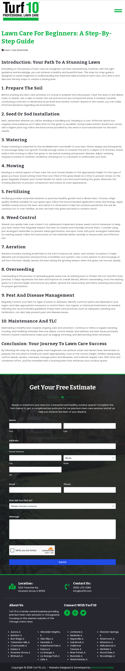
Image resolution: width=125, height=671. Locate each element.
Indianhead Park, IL (50, 645)
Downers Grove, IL (20, 652)
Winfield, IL (105, 649)
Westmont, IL (107, 638)
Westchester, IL (79, 659)
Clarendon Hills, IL (20, 642)
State (66, 463)
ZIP (10, 475)
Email (13, 484)
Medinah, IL (76, 635)
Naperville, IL (77, 638)
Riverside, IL (76, 656)
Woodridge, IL (107, 656)
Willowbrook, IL (108, 645)
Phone (68, 484)
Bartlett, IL (16, 635)
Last (65, 431)
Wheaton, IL (106, 642)
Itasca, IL (45, 649)
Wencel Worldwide (102, 667)
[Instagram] (75, 613)
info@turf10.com (82, 591)
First (11, 431)
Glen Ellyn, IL (46, 638)
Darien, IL (15, 649)
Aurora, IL (16, 631)
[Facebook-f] (67, 613)
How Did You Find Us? (20, 500)
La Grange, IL (47, 652)
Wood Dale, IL (107, 652)
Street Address (16, 451)
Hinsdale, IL (46, 642)
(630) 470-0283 (82, 587)
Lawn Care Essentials (16, 50)
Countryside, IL (19, 645)
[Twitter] (83, 613)
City (11, 463)
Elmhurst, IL (17, 656)
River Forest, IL (78, 652)
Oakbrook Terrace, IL (75, 647)
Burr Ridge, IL (17, 638)
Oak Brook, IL (77, 642)
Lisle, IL (43, 659)
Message (15, 516)
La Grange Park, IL (50, 656)
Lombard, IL (76, 631)
